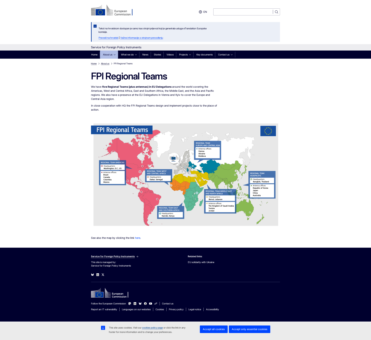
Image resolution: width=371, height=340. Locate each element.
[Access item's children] (115, 55)
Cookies (160, 309)
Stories (157, 54)
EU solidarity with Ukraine (201, 262)
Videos (170, 54)
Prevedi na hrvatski (108, 37)
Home (94, 54)
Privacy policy (176, 309)
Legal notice (194, 309)
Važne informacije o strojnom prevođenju (141, 37)
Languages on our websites (136, 309)
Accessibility (212, 309)
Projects (183, 54)
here (137, 237)
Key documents (204, 54)
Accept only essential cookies (249, 329)
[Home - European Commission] (114, 10)
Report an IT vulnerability (104, 309)
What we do (127, 54)
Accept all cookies (214, 329)
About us (107, 54)
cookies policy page (152, 327)
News (145, 54)
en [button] (205, 11)
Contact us (224, 54)
